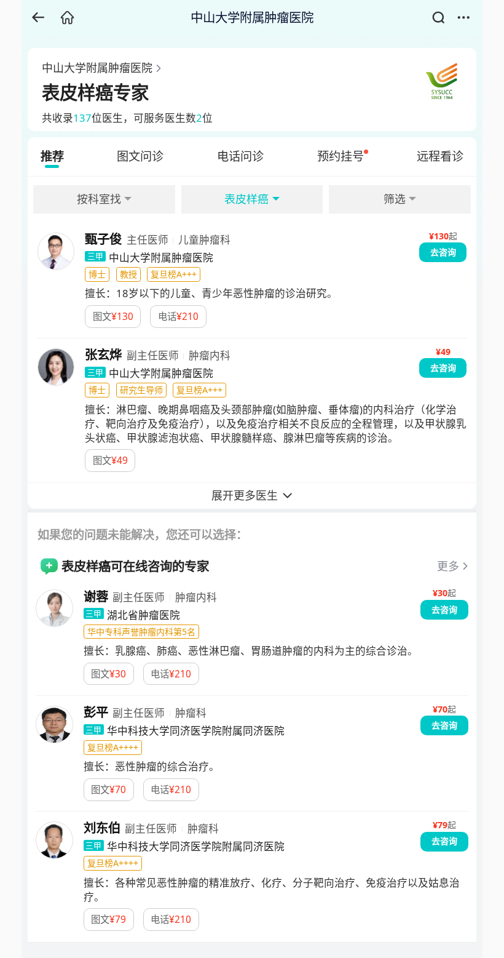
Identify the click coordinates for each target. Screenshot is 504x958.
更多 (448, 566)
